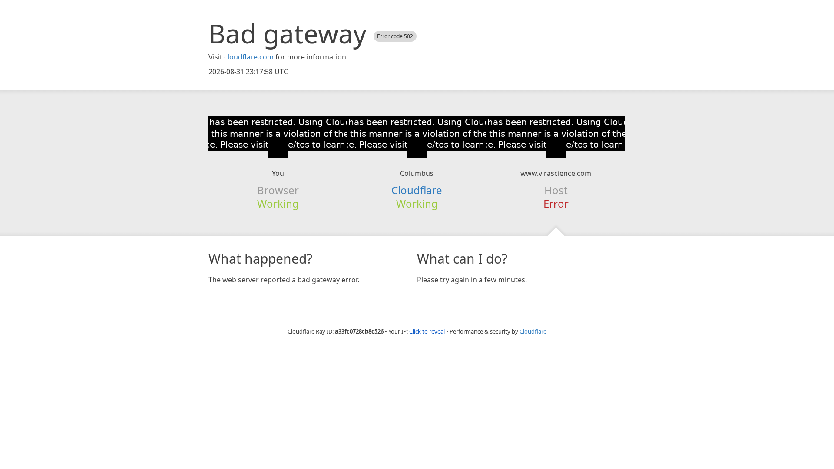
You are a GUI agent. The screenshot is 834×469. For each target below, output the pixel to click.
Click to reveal (427, 331)
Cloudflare (416, 190)
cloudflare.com (249, 57)
